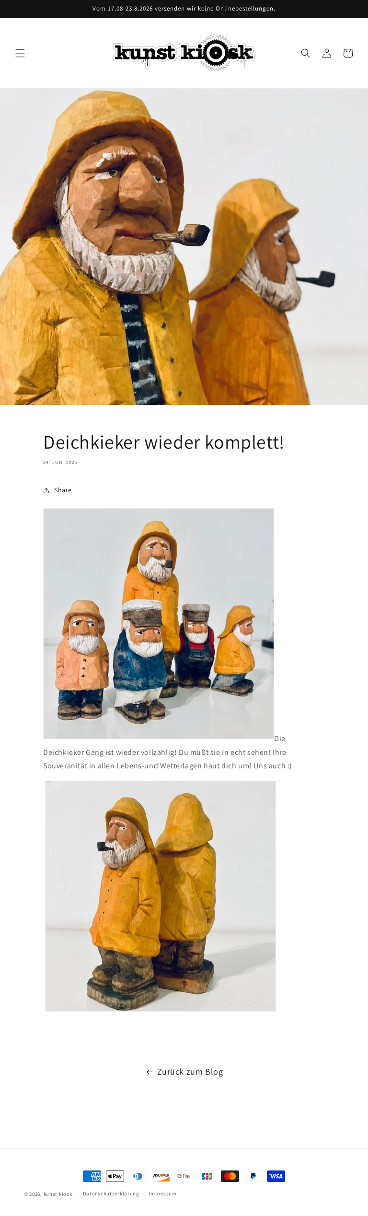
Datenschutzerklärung (111, 1193)
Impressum (162, 1193)
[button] (20, 53)
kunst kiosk (58, 1194)
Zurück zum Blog (190, 1071)
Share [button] (63, 490)
